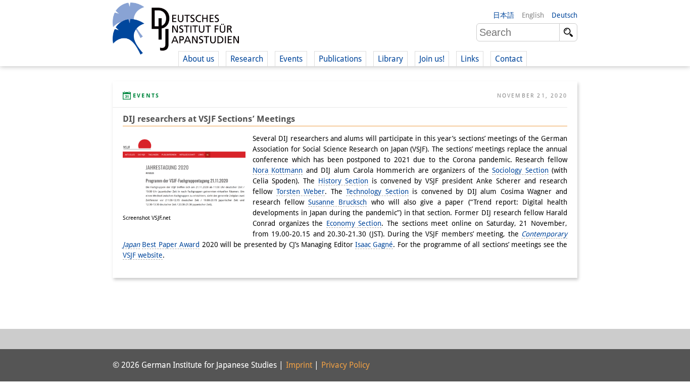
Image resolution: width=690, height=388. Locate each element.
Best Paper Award (171, 244)
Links (470, 59)
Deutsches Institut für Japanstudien (176, 30)
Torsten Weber (300, 191)
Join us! (432, 59)
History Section (343, 181)
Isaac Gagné (374, 244)
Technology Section (377, 191)
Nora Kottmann (278, 170)
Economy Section (354, 223)
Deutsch (564, 15)
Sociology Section (520, 170)
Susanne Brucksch (337, 202)
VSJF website (143, 255)
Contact (508, 59)
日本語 (503, 15)
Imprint (299, 365)
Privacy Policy (345, 365)
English (533, 15)
